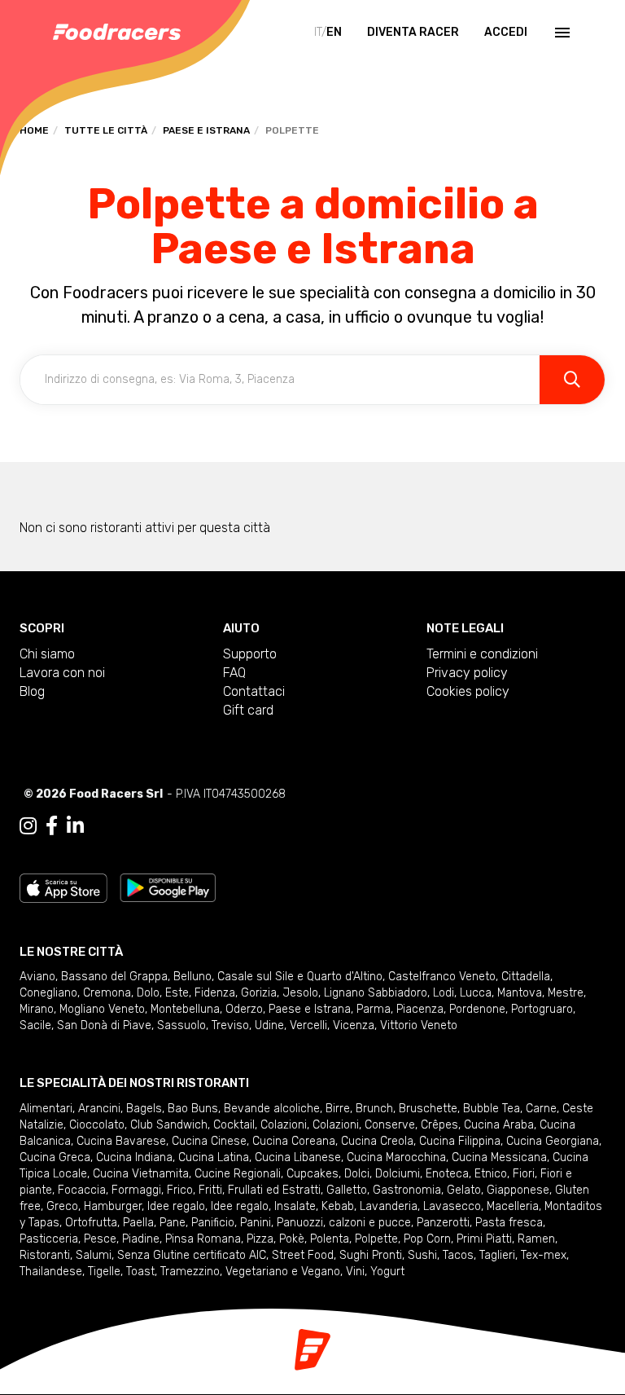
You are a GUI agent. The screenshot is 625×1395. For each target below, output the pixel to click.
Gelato (464, 1190)
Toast (140, 1271)
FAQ (234, 672)
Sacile (35, 1025)
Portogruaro (542, 1009)
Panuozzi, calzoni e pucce (344, 1223)
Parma (373, 1009)
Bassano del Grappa (114, 977)
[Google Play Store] (168, 887)
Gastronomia (407, 1190)
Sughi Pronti (370, 1255)
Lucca (476, 993)
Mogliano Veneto (102, 1009)
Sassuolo (181, 1025)
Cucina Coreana (293, 1141)
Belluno (192, 977)
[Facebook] (52, 826)
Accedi (505, 32)
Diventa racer (413, 32)
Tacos (458, 1255)
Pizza (260, 1239)
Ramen (536, 1239)
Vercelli (308, 1025)
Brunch (374, 1109)
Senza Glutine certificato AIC (191, 1255)
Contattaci (254, 691)
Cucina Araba (499, 1125)
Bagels (144, 1109)
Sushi (422, 1255)
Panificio (212, 1223)
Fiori (524, 1174)
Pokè (291, 1239)
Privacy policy (467, 672)
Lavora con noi (62, 672)
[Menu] (560, 32)
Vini (355, 1271)
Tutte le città (105, 130)
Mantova (519, 993)
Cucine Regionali (237, 1174)
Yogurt (387, 1271)
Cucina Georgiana (552, 1141)
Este (177, 993)
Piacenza (420, 1009)
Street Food (303, 1255)
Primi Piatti (484, 1239)
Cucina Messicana (499, 1157)
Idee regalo (176, 1206)
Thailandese (51, 1271)
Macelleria (513, 1206)
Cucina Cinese (209, 1141)
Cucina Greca (55, 1157)
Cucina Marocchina (396, 1157)
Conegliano (48, 993)
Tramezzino (190, 1271)
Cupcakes (312, 1174)
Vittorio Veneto (418, 1025)
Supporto (250, 654)
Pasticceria (49, 1239)
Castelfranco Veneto (442, 977)
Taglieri (497, 1255)
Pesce (100, 1239)
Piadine (141, 1239)
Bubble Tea (491, 1109)
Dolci (356, 1174)
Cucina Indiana (134, 1157)
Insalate (295, 1206)
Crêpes (439, 1125)
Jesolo (300, 993)
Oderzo (244, 1009)
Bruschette (428, 1109)
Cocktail (234, 1125)
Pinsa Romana (203, 1239)
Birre (338, 1109)
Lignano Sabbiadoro (375, 993)
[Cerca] (572, 379)
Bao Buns (193, 1109)
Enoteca (447, 1174)
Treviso (230, 1025)
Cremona (107, 993)
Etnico (490, 1174)
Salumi (93, 1255)
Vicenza (353, 1025)
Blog (32, 691)
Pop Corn (427, 1239)
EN (334, 32)
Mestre (565, 993)
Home (34, 130)
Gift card (248, 710)
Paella (138, 1223)
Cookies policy (467, 691)
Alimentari (46, 1109)
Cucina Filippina (459, 1141)
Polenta (329, 1239)
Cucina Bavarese (121, 1141)
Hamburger (113, 1206)
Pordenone (477, 1009)
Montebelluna (185, 1009)
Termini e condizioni (482, 654)
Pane (173, 1223)
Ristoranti (45, 1255)
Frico (180, 1190)
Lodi (443, 993)
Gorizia (259, 993)
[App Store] (63, 887)
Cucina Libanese (298, 1157)
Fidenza (214, 993)
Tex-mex (543, 1255)
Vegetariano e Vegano (282, 1271)
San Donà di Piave (104, 1025)
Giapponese (518, 1190)
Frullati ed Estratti (274, 1190)
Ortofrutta (91, 1223)
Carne (541, 1109)
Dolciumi (397, 1174)
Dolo (148, 993)
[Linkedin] (75, 826)
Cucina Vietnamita (141, 1174)
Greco (62, 1206)
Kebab (337, 1206)
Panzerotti (443, 1223)
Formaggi (136, 1190)
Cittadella (525, 977)
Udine (269, 1025)
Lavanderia (388, 1206)
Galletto (346, 1190)
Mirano (37, 1009)
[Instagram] (28, 826)
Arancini (99, 1109)
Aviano (37, 977)
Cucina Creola (377, 1141)
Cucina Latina (213, 1157)
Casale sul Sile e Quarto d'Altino (299, 977)
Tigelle (104, 1271)
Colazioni (283, 1125)
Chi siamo (47, 654)
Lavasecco (452, 1206)
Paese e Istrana (206, 130)
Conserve (390, 1125)
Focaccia (82, 1190)
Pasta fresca (509, 1223)
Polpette (376, 1239)
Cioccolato (97, 1125)
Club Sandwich (169, 1125)
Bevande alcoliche (272, 1109)
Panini (255, 1223)
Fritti (210, 1190)
